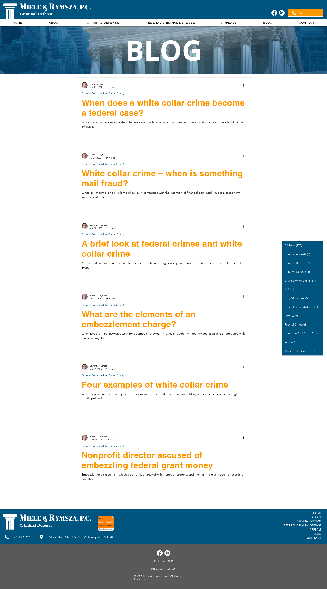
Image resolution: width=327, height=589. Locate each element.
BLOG (318, 534)
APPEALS (316, 530)
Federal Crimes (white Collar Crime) (103, 93)
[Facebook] (274, 13)
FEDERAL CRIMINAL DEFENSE (303, 525)
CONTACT (314, 538)
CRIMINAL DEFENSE (309, 521)
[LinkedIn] (282, 13)
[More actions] (245, 85)
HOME (317, 513)
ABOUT (316, 517)
